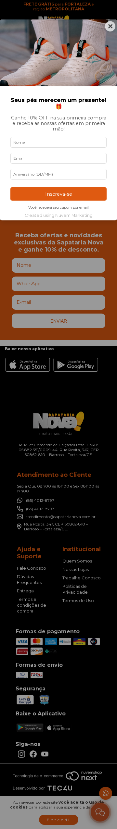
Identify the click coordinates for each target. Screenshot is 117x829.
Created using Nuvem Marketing (59, 215)
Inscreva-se (58, 194)
